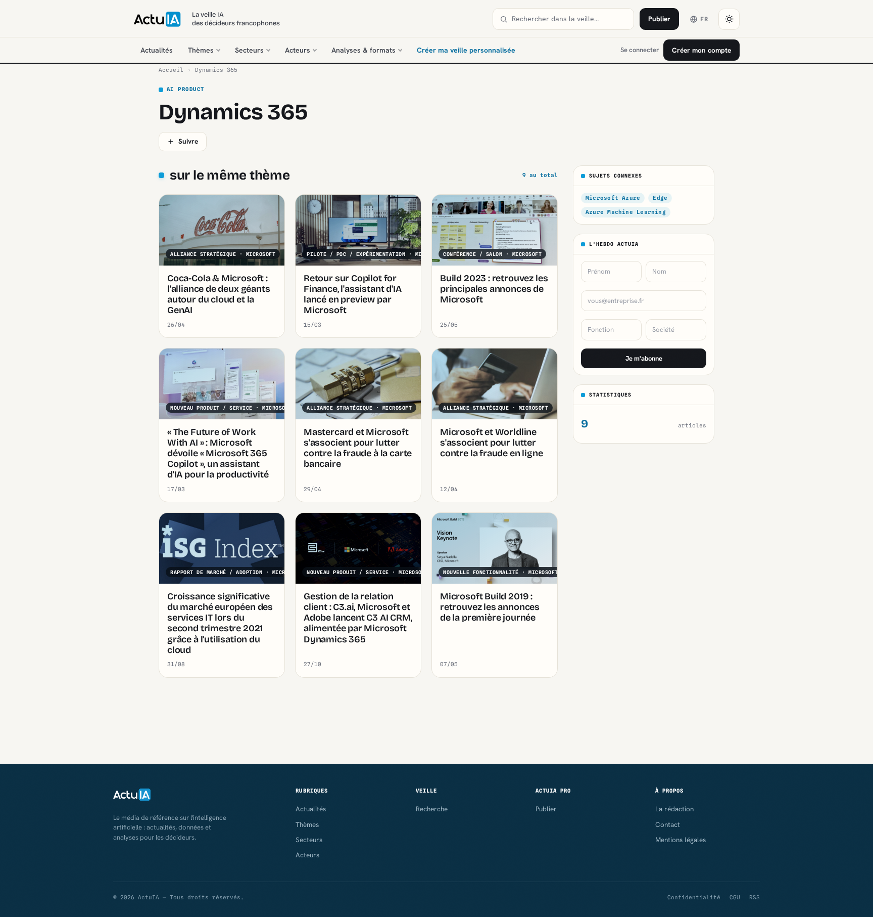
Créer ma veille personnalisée (466, 50)
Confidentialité (693, 897)
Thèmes (201, 50)
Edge (660, 197)
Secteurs (249, 50)
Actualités (156, 50)
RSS (754, 897)
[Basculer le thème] (729, 19)
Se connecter (639, 50)
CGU (735, 897)
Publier (659, 18)
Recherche (432, 808)
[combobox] (569, 19)
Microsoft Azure (613, 197)
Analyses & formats (363, 50)
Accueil (171, 69)
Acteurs (297, 50)
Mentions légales (680, 839)
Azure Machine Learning (626, 211)
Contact (667, 824)
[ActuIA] (157, 19)
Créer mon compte (701, 50)
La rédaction (674, 808)
